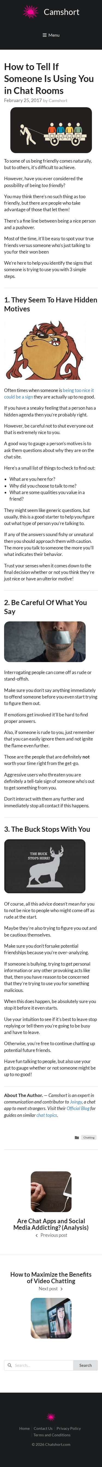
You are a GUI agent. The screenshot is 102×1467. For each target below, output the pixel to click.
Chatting (89, 1137)
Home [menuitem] (24, 1428)
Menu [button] (54, 34)
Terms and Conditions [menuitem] (51, 1435)
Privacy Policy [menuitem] (69, 1428)
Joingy (76, 1102)
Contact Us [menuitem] (43, 1428)
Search (85, 1365)
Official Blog (78, 1108)
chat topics (46, 1115)
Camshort (58, 100)
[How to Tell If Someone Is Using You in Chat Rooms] (51, 130)
